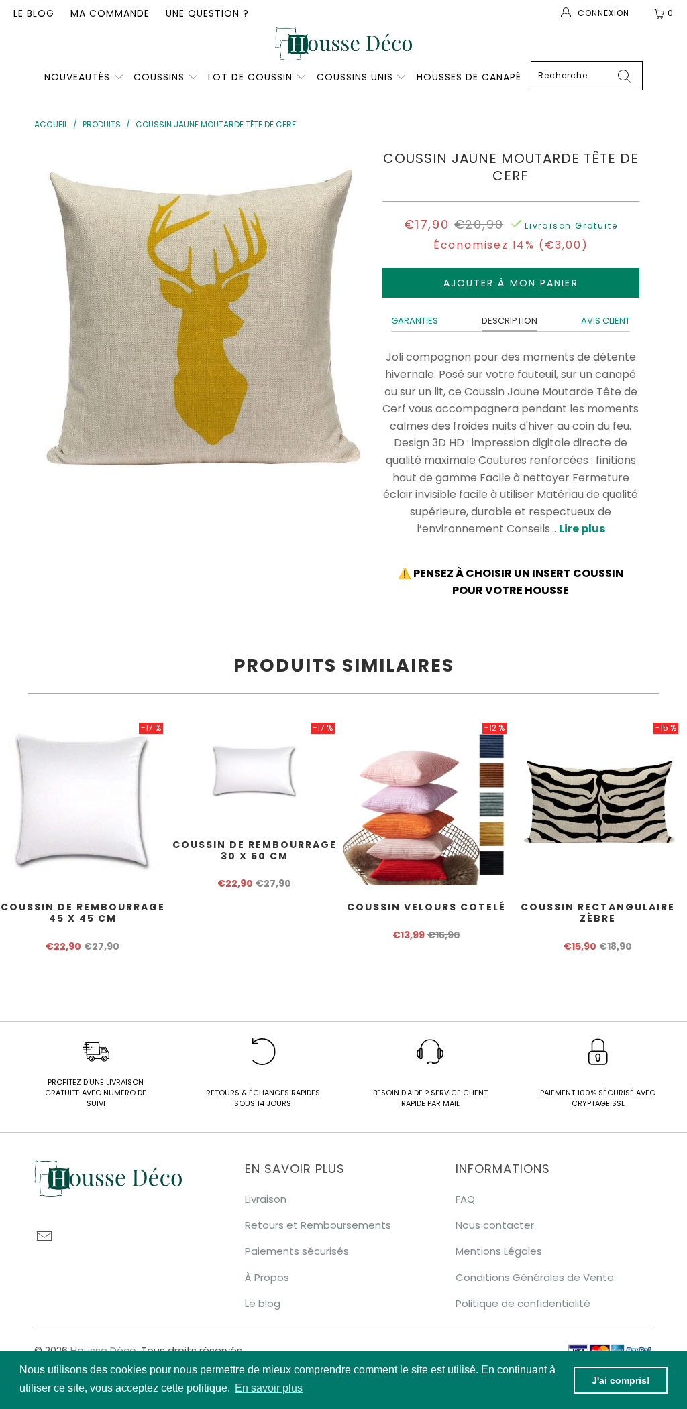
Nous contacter (495, 1225)
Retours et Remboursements (318, 1225)
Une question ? (207, 13)
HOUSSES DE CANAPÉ (469, 77)
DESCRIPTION (509, 320)
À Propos (267, 1277)
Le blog (33, 13)
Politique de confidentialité (523, 1303)
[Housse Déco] (343, 44)
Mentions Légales (499, 1251)
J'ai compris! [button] (621, 1380)
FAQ (465, 1199)
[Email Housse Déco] (44, 1237)
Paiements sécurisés (297, 1251)
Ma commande (110, 13)
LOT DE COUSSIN (252, 77)
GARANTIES (414, 320)
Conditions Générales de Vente (535, 1277)
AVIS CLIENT (605, 320)
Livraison (265, 1199)
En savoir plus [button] (269, 1388)
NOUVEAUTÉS (77, 77)
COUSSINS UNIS (355, 77)
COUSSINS (159, 77)
